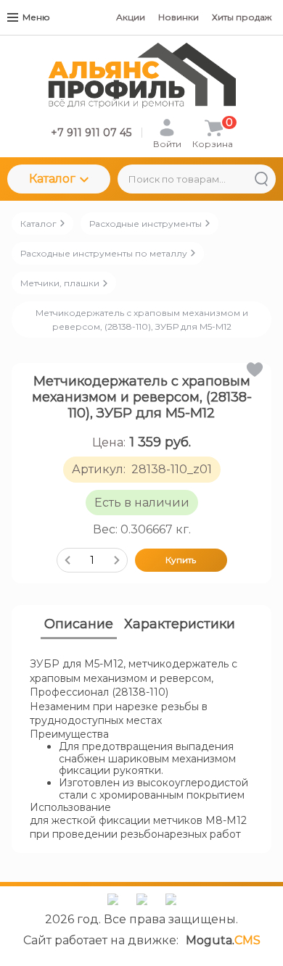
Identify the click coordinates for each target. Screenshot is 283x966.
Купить (180, 559)
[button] (253, 369)
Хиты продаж (241, 17)
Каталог (52, 179)
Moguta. (223, 940)
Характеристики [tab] (179, 624)
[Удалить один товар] (67, 560)
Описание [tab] (78, 624)
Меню (36, 17)
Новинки (178, 17)
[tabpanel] (141, 749)
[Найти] (261, 179)
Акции (130, 17)
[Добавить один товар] (116, 560)
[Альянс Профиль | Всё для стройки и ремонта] (142, 76)
